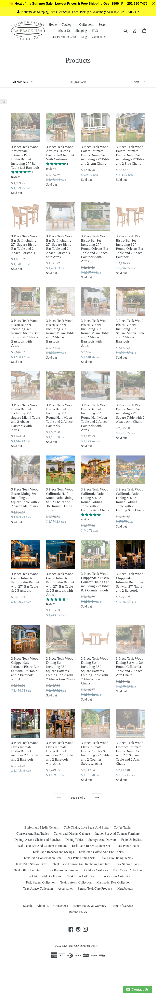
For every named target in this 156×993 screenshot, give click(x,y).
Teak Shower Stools (128, 864)
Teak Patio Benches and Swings (53, 852)
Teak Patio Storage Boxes (32, 864)
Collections (86, 24)
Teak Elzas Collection (81, 876)
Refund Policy (78, 912)
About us (43, 905)
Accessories (65, 888)
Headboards (125, 888)
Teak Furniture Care (63, 36)
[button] (21, 172)
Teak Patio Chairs (127, 845)
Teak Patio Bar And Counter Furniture (42, 845)
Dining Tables (74, 839)
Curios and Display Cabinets (72, 833)
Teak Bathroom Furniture (63, 870)
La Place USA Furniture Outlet (81, 945)
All (3, 101)
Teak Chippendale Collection (43, 876)
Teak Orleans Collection (115, 876)
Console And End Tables (32, 833)
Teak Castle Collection (127, 870)
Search (103, 24)
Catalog (69, 24)
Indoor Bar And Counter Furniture (117, 833)
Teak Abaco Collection (38, 888)
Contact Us (99, 36)
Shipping (81, 30)
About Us (64, 30)
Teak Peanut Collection (40, 882)
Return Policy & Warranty (89, 905)
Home (53, 24)
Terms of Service (122, 905)
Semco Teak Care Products (95, 888)
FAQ (95, 30)
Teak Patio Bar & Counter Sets (91, 845)
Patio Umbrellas (131, 839)
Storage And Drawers (102, 839)
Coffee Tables (123, 827)
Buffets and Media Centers (41, 827)
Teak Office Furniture (28, 870)
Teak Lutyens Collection (76, 882)
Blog (84, 36)
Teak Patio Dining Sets (80, 858)
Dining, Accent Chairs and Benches (37, 839)
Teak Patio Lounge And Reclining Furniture (81, 864)
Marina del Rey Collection (113, 882)
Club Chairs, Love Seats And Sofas (86, 827)
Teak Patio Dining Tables (116, 858)
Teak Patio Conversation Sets (42, 858)
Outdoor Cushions (96, 870)
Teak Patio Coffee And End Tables (101, 852)
